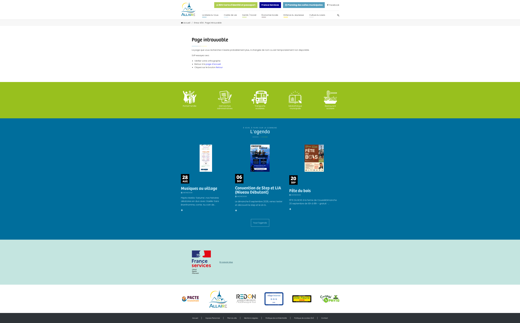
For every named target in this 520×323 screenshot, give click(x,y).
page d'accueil (213, 64)
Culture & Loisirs (317, 15)
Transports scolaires (260, 107)
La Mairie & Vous (210, 15)
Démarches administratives (225, 107)
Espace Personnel (213, 318)
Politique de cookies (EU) (304, 318)
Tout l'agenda (260, 222)
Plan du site (232, 318)
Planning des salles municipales (305, 5)
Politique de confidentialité (276, 318)
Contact (324, 318)
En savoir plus (226, 262)
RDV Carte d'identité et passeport (236, 5)
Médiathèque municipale (295, 107)
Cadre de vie (230, 15)
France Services (270, 5)
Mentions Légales (251, 318)
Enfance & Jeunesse (294, 15)
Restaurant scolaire (330, 107)
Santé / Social (249, 15)
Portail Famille (189, 106)
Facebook (334, 5)
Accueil (186, 22)
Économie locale (270, 15)
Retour (219, 67)
